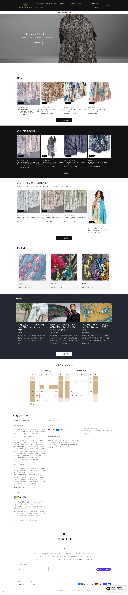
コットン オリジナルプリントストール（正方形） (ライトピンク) (99, 110)
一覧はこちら (23, 287)
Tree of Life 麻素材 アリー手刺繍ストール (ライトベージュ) (52, 218)
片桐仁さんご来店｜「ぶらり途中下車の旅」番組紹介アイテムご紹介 (63, 327)
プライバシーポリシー (43, 553)
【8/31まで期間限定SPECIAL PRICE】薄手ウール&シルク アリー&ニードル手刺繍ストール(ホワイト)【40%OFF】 (28, 111)
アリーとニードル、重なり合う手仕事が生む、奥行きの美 (95, 327)
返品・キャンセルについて (86, 553)
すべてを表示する (64, 120)
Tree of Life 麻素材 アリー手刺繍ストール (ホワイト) (28, 218)
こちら (23, 520)
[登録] (46, 569)
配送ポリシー (81, 591)
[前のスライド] (58, 65)
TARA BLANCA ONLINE (27, 591)
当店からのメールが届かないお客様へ (80, 556)
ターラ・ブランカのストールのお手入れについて (61, 559)
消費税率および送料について (85, 559)
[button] (40, 3)
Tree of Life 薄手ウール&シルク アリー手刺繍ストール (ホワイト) (99, 229)
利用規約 (88, 591)
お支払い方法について (57, 553)
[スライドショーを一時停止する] (70, 65)
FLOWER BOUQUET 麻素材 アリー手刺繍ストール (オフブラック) (52, 163)
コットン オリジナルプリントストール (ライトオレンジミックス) (75, 110)
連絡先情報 (73, 591)
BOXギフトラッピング (49, 556)
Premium (37, 42)
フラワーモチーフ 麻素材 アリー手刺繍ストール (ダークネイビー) (75, 163)
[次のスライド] (66, 65)
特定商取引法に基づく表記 (63, 591)
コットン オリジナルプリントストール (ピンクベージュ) (52, 110)
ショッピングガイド (40, 559)
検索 (33, 553)
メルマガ (38, 556)
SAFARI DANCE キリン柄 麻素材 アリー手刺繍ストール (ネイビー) (99, 163)
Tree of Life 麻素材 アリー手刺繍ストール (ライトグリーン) (75, 218)
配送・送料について (71, 553)
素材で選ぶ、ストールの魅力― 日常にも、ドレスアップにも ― (31, 327)
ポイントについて (62, 556)
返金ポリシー (95, 591)
